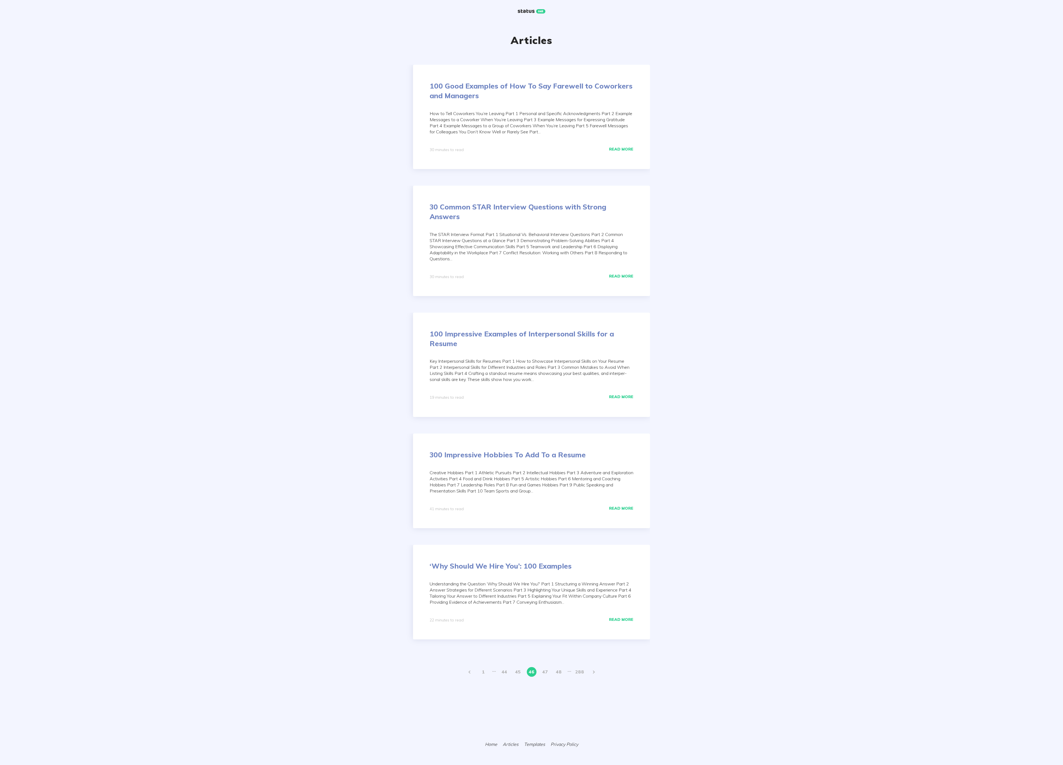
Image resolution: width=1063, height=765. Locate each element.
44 (504, 672)
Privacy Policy (564, 744)
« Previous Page (470, 672)
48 (559, 672)
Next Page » (593, 672)
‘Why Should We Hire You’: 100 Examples (501, 566)
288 (579, 672)
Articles (510, 744)
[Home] (531, 12)
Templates (534, 744)
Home (491, 744)
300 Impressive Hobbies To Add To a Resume (508, 454)
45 (518, 672)
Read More (621, 149)
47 (545, 672)
